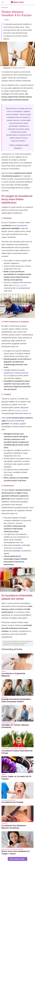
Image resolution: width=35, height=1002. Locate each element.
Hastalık (4, 823)
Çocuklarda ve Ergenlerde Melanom (13, 674)
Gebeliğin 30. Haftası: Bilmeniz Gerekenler (15, 726)
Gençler (4, 697)
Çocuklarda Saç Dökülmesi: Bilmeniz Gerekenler (13, 826)
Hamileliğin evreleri (8, 723)
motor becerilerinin (19, 225)
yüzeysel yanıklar (21, 410)
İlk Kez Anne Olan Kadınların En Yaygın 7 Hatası (15, 852)
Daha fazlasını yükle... (17, 859)
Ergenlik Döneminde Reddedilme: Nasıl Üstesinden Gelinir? (16, 700)
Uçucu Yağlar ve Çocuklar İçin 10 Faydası (16, 777)
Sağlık (3, 671)
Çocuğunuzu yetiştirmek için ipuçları (14, 748)
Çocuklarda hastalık (8, 800)
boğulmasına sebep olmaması (16, 373)
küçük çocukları (21, 285)
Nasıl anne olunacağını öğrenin (12, 849)
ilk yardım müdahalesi (15, 421)
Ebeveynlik (4, 7)
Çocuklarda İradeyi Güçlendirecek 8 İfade (16, 752)
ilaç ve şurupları (16, 548)
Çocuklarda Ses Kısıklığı (12, 802)
